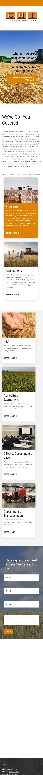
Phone (6, 599)
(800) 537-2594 (14, 772)
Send (8, 631)
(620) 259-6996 (12, 769)
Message (7, 613)
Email (6, 586)
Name (6, 573)
